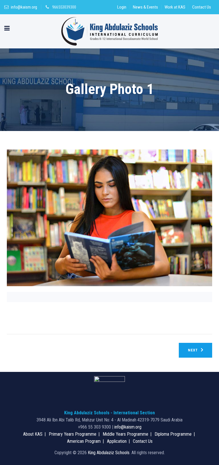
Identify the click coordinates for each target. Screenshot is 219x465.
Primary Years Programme (72, 434)
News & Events (145, 7)
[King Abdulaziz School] (109, 31)
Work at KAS (175, 7)
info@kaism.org (24, 7)
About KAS (32, 434)
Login (121, 7)
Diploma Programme (173, 434)
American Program (84, 441)
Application (117, 441)
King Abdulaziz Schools (108, 452)
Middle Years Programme (125, 434)
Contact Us (201, 7)
